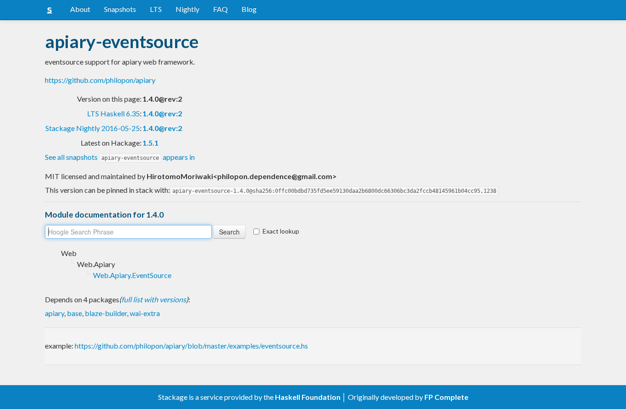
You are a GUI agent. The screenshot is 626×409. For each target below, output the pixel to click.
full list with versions (153, 299)
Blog (249, 9)
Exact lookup (281, 231)
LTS (156, 9)
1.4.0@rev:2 (162, 113)
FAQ (220, 9)
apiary (54, 313)
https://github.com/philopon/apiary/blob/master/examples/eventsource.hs (191, 345)
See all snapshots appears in (120, 157)
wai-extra (145, 313)
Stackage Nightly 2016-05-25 (92, 128)
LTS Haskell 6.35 (113, 113)
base (74, 313)
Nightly (187, 9)
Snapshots (120, 9)
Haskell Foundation (307, 397)
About (80, 9)
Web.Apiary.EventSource (132, 275)
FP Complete (446, 397)
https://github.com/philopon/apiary (100, 80)
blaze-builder (106, 313)
